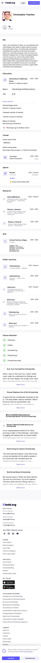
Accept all (11, 658)
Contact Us (6, 633)
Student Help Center (9, 573)
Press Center (7, 639)
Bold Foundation (8, 545)
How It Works (7, 542)
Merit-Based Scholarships (11, 605)
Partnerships (7, 641)
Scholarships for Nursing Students (14, 599)
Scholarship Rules (8, 565)
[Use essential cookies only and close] (38, 648)
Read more (20, 385)
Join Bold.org (34, 3)
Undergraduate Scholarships (12, 613)
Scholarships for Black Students (13, 619)
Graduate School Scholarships (13, 596)
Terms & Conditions (9, 551)
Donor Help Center (9, 554)
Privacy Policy (28, 651)
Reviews (5, 644)
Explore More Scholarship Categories (15, 622)
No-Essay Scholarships (10, 602)
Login (23, 3)
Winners (5, 570)
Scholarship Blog (8, 568)
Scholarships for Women (11, 608)
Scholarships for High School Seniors (15, 610)
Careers (5, 636)
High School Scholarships (11, 616)
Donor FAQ (6, 548)
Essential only (30, 658)
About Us (6, 630)
